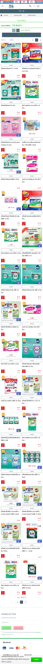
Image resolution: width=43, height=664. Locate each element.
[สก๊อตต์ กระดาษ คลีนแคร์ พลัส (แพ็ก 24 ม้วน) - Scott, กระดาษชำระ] (32, 570)
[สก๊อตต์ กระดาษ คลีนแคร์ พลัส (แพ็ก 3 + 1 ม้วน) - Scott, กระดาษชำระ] (32, 533)
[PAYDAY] (21, 1)
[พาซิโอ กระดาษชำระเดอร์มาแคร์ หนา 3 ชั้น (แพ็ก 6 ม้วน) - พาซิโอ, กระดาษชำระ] (32, 127)
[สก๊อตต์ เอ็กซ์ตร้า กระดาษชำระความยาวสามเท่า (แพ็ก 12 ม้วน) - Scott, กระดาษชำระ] (32, 496)
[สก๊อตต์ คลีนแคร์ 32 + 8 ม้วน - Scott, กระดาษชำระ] (11, 53)
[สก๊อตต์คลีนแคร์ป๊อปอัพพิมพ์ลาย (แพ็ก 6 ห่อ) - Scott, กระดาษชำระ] (11, 422)
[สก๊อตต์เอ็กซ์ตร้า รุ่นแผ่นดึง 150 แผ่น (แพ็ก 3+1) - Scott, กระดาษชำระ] (32, 237)
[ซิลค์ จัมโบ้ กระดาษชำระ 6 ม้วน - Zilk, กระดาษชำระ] (11, 348)
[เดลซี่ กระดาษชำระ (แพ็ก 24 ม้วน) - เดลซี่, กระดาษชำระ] (11, 385)
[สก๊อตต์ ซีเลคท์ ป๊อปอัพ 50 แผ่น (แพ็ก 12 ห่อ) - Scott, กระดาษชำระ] (11, 200)
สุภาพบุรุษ (6, 628)
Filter (23, 35)
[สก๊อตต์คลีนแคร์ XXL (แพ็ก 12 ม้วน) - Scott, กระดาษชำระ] (32, 459)
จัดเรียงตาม (3, 40)
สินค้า (20, 11)
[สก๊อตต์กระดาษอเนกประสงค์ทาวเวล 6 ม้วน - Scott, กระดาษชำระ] (32, 53)
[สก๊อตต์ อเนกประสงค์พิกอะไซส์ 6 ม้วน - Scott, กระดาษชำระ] (32, 200)
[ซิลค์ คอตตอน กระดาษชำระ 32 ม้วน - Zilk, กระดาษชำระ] (32, 90)
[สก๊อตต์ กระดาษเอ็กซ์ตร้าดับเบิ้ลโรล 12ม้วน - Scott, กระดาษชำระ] (11, 533)
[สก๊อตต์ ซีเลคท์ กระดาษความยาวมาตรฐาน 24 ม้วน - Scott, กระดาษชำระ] (11, 127)
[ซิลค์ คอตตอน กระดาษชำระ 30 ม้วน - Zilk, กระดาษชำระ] (32, 422)
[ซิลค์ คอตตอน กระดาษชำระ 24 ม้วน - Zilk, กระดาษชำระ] (11, 570)
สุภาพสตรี (18, 628)
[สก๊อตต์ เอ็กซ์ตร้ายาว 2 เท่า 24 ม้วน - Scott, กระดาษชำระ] (32, 385)
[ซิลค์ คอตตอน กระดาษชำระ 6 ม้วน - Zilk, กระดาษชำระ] (11, 237)
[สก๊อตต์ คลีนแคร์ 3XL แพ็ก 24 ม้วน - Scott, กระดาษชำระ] (11, 274)
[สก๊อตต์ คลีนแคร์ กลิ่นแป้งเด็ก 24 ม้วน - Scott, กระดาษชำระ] (11, 459)
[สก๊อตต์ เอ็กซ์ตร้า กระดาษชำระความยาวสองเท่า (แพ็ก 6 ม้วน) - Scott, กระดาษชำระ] (11, 496)
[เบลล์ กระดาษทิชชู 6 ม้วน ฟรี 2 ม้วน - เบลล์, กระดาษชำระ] (32, 311)
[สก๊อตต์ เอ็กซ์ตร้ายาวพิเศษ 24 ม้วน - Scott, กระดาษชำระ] (11, 311)
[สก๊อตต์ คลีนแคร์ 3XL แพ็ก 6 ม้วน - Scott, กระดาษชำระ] (32, 274)
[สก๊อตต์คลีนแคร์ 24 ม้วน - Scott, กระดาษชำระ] (11, 90)
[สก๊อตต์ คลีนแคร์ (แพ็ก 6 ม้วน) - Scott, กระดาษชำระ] (11, 164)
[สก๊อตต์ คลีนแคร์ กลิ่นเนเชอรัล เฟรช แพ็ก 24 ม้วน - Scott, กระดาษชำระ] (32, 348)
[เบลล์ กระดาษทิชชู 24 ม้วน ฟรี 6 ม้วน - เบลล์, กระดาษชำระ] (32, 164)
